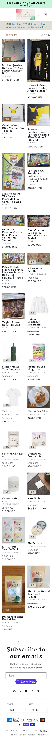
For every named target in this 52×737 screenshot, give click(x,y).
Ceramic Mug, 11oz (11, 499)
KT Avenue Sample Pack (10, 548)
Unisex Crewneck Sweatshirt (34, 322)
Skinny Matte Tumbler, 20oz (11, 368)
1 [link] (18, 641)
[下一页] (34, 641)
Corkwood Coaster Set (35, 455)
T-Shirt (7, 411)
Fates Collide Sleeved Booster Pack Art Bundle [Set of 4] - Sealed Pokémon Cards (12, 274)
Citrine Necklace (38, 411)
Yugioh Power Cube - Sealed (11, 323)
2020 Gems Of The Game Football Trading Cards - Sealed (13, 197)
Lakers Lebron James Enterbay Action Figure (37, 88)
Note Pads (33, 498)
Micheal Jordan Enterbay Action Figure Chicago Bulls (13, 69)
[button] (5, 15)
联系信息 (40, 735)
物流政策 (31, 735)
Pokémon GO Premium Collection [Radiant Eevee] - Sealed (37, 176)
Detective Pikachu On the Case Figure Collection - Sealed (12, 235)
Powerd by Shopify (29, 731)
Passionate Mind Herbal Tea (13, 618)
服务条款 (23, 735)
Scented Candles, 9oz (13, 455)
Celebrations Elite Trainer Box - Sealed (13, 128)
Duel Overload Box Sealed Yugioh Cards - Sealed (37, 234)
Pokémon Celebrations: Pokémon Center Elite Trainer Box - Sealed (38, 134)
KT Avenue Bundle (34, 269)
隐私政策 (14, 735)
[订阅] (43, 675)
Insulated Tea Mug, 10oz (36, 368)
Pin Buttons (35, 543)
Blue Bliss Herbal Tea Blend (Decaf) (38, 594)
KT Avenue (17, 731)
